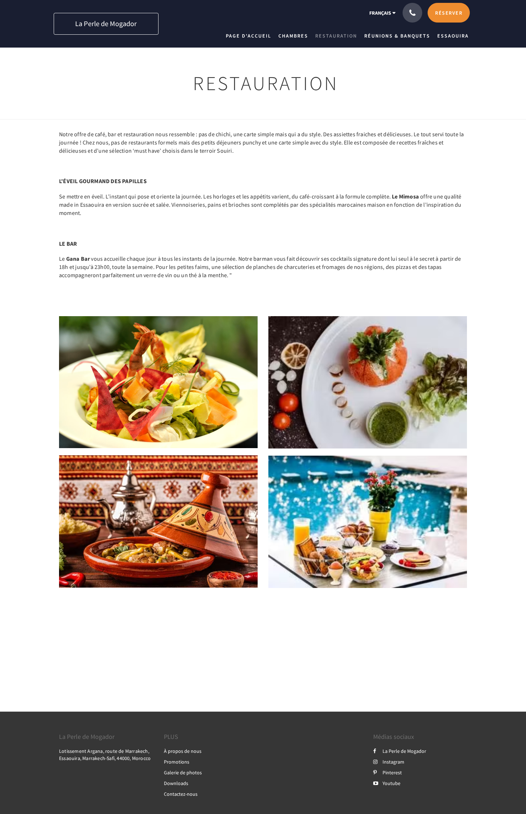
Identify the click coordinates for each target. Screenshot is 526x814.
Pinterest (392, 772)
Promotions (176, 762)
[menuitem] (250, 35)
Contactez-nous (181, 794)
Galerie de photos (183, 772)
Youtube (391, 783)
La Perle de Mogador (404, 751)
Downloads (176, 783)
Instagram (393, 762)
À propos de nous (182, 751)
